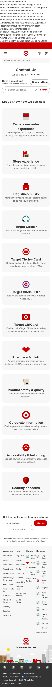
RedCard (20, 41)
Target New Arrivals (9, 1)
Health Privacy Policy (26, 680)
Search (43, 89)
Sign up (40, 523)
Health (16, 16)
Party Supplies (36, 22)
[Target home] (26, 53)
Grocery (18, 10)
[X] (30, 667)
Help (23, 74)
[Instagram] (21, 667)
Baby (12, 13)
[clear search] (36, 90)
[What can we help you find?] (26, 60)
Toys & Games (15, 19)
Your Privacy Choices (33, 677)
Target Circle (30, 41)
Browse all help (40, 82)
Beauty (18, 13)
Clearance (17, 28)
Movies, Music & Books (18, 22)
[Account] (39, 53)
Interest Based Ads (9, 680)
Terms (31, 529)
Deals (9, 28)
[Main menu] (6, 53)
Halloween (19, 4)
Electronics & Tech (30, 19)
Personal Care (28, 13)
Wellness (23, 16)
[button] (1, 685)
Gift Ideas (27, 31)
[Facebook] (13, 667)
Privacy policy (19, 529)
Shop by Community (24, 25)
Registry (12, 41)
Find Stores (41, 41)
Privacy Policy (29, 674)
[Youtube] (38, 667)
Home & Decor (19, 7)
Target (15, 74)
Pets (11, 16)
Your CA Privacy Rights (11, 677)
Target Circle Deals (30, 34)
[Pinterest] (4, 667)
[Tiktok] (47, 667)
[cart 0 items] (46, 53)
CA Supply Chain (15, 674)
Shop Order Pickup (11, 37)
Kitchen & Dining (34, 7)
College (10, 4)
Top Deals (16, 34)
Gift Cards (10, 25)
